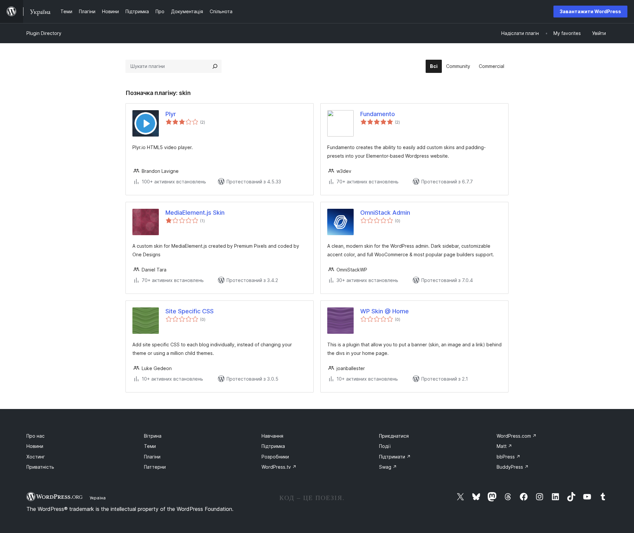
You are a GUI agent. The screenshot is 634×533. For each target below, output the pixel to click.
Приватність (40, 467)
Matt (504, 446)
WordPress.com (517, 436)
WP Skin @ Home (384, 311)
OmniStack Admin (385, 212)
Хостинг (35, 456)
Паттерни (155, 467)
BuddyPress (513, 467)
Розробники (275, 456)
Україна (97, 497)
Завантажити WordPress (590, 11)
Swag (388, 467)
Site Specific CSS (189, 311)
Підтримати (395, 456)
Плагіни (152, 456)
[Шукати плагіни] (215, 66)
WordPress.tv (279, 467)
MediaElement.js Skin (195, 212)
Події (385, 446)
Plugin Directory (43, 33)
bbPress (508, 456)
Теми (150, 446)
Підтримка (273, 446)
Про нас (35, 436)
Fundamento (377, 113)
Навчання (272, 436)
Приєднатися (394, 436)
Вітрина (152, 436)
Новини (34, 446)
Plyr (170, 113)
